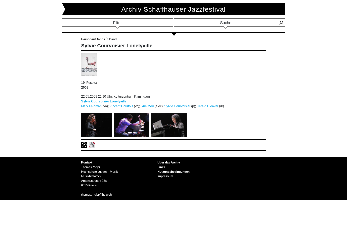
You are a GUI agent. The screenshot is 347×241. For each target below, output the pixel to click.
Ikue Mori (147, 106)
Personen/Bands (93, 39)
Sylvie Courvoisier (177, 106)
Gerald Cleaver (207, 106)
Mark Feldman (91, 106)
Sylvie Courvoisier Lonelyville (103, 101)
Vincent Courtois (121, 106)
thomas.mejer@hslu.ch (96, 194)
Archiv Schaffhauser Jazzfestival (173, 9)
